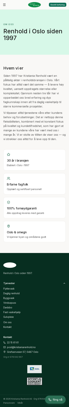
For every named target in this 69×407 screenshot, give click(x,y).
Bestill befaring (58, 5)
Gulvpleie (8, 316)
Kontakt (7, 327)
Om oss (7, 322)
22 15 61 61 (13, 342)
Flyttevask (9, 288)
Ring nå (57, 399)
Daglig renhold (11, 293)
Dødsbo (7, 307)
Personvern (9, 403)
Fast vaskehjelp (12, 312)
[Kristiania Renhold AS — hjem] (34, 4)
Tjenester (9, 283)
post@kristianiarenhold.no (21, 347)
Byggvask (8, 298)
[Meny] (4, 4)
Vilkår (20, 403)
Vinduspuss (9, 302)
